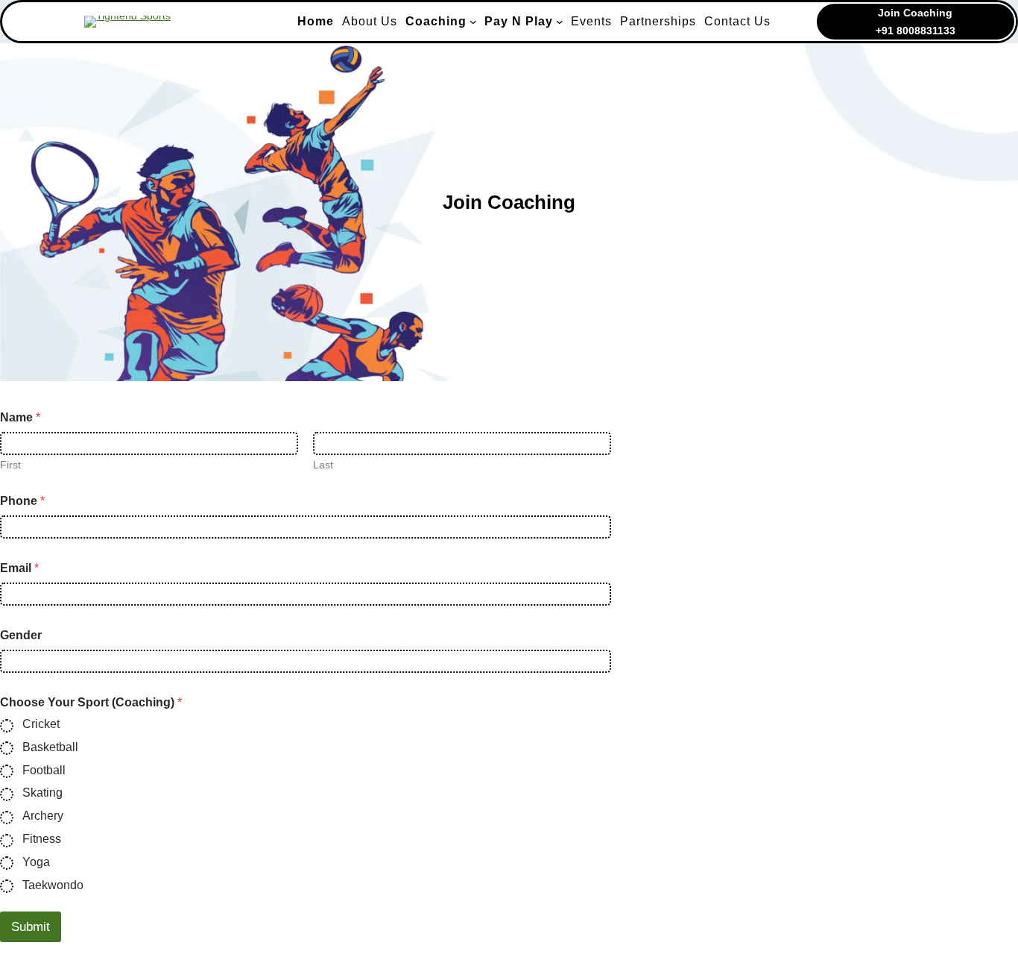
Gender (21, 635)
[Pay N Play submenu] (559, 21)
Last (323, 465)
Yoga (36, 862)
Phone (22, 501)
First (10, 465)
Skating (42, 792)
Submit (30, 927)
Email (19, 568)
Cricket (41, 724)
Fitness (41, 838)
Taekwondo (52, 885)
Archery (42, 815)
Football (44, 770)
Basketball (50, 747)
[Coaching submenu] (473, 21)
